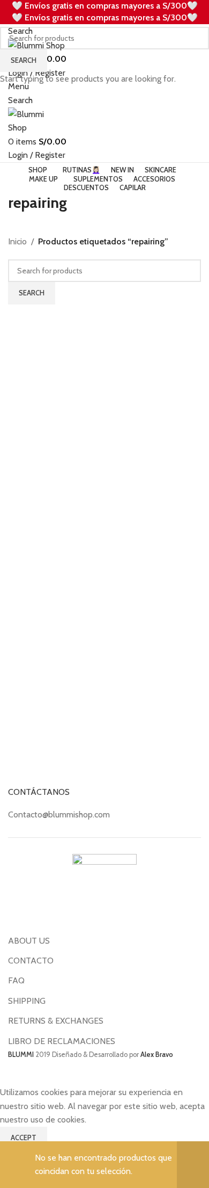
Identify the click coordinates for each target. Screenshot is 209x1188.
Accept (23, 1137)
